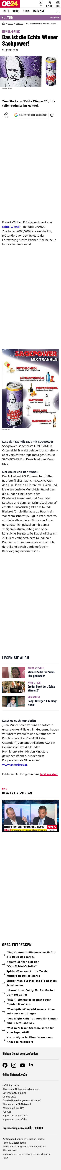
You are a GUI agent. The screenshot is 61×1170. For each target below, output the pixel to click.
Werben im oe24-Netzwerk (17, 1104)
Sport (16, 11)
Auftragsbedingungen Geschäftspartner (24, 1139)
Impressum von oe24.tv (15, 1119)
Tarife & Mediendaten (14, 1143)
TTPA (5, 1158)
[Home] (3, 23)
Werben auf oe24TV (13, 1108)
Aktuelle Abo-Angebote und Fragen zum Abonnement (24, 1149)
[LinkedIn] (31, 1065)
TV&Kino (19, 23)
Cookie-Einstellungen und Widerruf (22, 1101)
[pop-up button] (48, 827)
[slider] (18, 827)
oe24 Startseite (11, 1085)
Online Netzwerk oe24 (15, 1074)
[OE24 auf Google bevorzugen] (52, 115)
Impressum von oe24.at (15, 1116)
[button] (31, 816)
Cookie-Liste (9, 1097)
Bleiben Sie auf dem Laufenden (20, 1053)
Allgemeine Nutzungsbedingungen (21, 1089)
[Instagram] (13, 1065)
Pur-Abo (7, 1112)
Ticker (5, 11)
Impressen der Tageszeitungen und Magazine (27, 1154)
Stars (26, 11)
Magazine (39, 11)
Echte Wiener (11, 227)
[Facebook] (5, 1065)
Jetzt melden (49, 774)
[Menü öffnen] (58, 11)
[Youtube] (22, 1065)
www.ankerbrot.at (14, 764)
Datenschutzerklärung (14, 1093)
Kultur (7, 17)
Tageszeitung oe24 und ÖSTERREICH (23, 1128)
